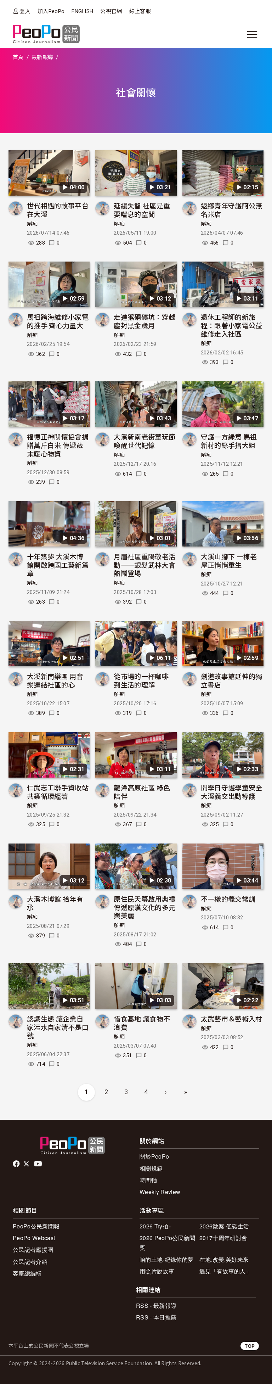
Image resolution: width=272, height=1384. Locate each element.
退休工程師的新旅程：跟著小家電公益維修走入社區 (231, 325)
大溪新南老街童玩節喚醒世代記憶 (144, 441)
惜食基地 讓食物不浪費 (142, 1023)
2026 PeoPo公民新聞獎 (167, 1242)
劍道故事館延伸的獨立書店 (231, 680)
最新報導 (42, 57)
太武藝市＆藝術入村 (231, 1018)
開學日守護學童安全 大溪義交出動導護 (231, 792)
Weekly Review (160, 1192)
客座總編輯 (27, 1273)
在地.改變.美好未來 (224, 1259)
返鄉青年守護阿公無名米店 (231, 210)
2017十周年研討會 (223, 1238)
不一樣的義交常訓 (228, 898)
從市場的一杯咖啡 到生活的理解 (141, 680)
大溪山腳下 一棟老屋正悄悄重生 (229, 560)
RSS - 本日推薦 (156, 1317)
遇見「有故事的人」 (225, 1271)
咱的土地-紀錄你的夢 (166, 1259)
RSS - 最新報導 (156, 1305)
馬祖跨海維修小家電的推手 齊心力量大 (58, 321)
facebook (17, 1163)
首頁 (18, 57)
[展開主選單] (252, 34)
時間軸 (148, 1180)
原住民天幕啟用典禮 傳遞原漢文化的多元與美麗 (144, 907)
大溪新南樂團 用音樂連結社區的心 (55, 680)
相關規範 (151, 1168)
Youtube (38, 1163)
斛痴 (32, 224)
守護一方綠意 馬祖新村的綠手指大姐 (229, 441)
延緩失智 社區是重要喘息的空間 (142, 210)
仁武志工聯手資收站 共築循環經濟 (58, 792)
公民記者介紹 (30, 1261)
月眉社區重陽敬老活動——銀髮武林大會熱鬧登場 (144, 564)
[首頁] (46, 34)
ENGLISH (82, 11)
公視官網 (111, 11)
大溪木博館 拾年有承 (55, 903)
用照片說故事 (157, 1271)
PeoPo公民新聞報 (36, 1226)
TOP (250, 1346)
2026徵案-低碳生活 (224, 1226)
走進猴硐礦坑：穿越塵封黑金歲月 (144, 321)
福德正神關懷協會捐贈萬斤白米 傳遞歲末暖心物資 (58, 445)
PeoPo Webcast (34, 1238)
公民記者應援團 (33, 1249)
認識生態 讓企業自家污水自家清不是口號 (58, 1027)
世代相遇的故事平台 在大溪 (58, 210)
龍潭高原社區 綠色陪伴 (142, 792)
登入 (24, 11)
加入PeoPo (51, 11)
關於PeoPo (154, 1156)
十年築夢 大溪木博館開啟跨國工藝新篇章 (58, 564)
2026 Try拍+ (155, 1226)
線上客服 (140, 11)
